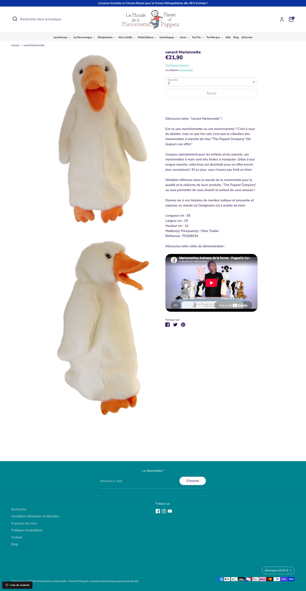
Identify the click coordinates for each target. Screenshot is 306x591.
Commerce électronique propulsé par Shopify (114, 581)
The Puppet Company (177, 65)
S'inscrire (192, 481)
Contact (16, 537)
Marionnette (186, 70)
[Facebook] (158, 511)
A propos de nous (24, 523)
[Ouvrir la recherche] (14, 18)
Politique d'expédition (26, 530)
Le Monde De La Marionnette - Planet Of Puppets (62, 581)
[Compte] (281, 19)
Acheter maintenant (211, 104)
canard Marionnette (33, 45)
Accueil (15, 45)
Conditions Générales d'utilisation (35, 516)
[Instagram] (164, 511)
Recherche (18, 509)
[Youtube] (170, 511)
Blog (14, 544)
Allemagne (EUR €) (276, 570)
